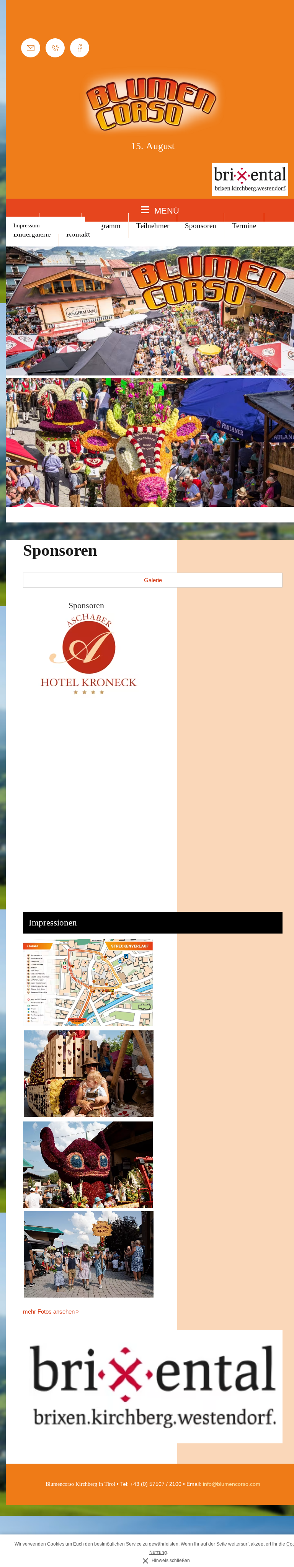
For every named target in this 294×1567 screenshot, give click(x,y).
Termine (244, 226)
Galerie (153, 580)
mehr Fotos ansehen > (51, 1311)
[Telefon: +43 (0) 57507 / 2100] (55, 47)
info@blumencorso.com (231, 1484)
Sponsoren (200, 226)
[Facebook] (79, 47)
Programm (105, 226)
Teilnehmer (152, 226)
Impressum (26, 225)
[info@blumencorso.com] (30, 47)
